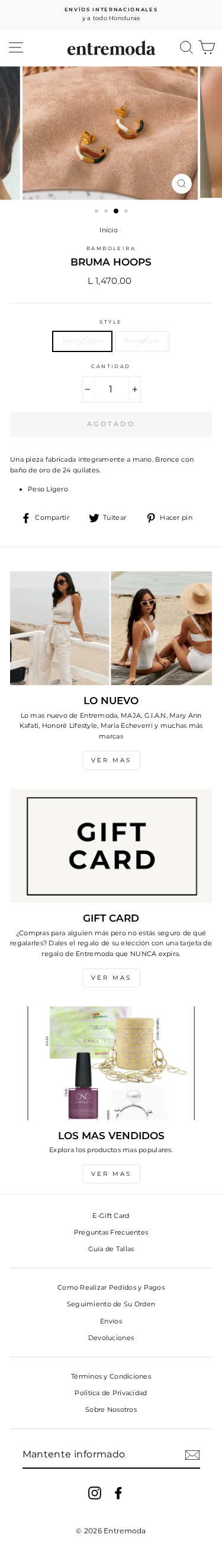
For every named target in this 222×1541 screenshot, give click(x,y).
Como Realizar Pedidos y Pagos (111, 1287)
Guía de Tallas (111, 1249)
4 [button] (127, 212)
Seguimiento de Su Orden (111, 1304)
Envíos (111, 1321)
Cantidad (111, 366)
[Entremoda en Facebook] (118, 1493)
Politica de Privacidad (111, 1393)
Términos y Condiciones (111, 1376)
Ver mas (111, 760)
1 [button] (98, 212)
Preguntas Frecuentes (111, 1232)
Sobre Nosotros (111, 1409)
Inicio (108, 230)
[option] (111, 14)
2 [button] (107, 212)
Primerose (142, 341)
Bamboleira (111, 248)
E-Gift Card (110, 1215)
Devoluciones (111, 1338)
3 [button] (117, 212)
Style (110, 322)
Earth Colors (82, 341)
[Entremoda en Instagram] (94, 1493)
